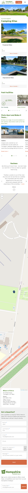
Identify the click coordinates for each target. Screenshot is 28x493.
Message (5, 453)
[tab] (8, 110)
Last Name (6, 428)
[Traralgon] (7, 2)
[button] (14, 292)
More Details (13, 53)
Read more (4, 151)
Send (14, 462)
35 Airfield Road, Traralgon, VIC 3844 (8, 393)
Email (4, 435)
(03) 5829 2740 (7, 398)
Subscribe (5, 485)
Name (4, 422)
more (22, 184)
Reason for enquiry (8, 447)
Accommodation (6, 18)
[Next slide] (26, 110)
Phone (4, 441)
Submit (24, 486)
